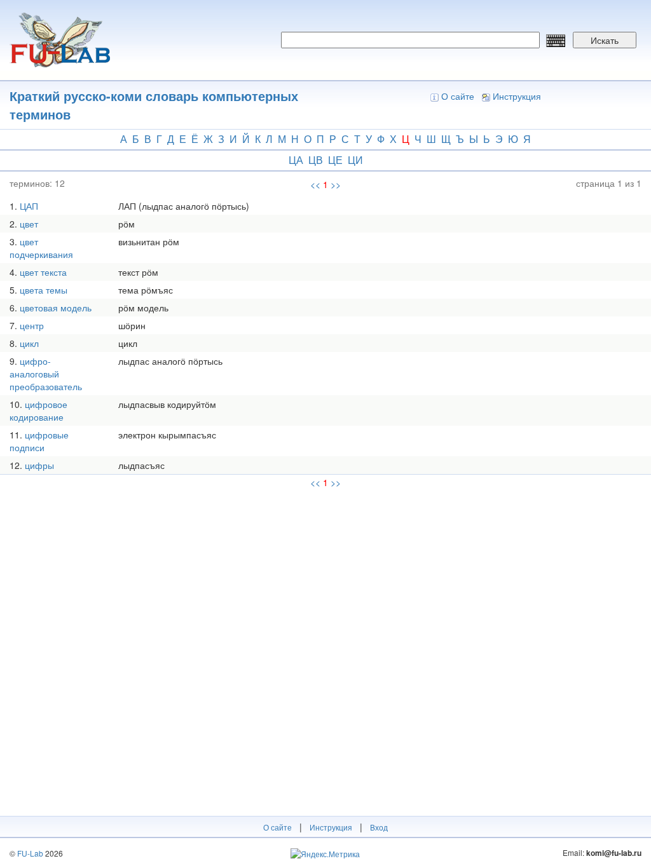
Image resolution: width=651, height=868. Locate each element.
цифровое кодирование (38, 410)
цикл (29, 343)
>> (336, 184)
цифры (39, 465)
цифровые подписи (39, 441)
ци (355, 160)
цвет (29, 223)
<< (315, 184)
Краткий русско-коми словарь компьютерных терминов (154, 104)
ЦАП (29, 206)
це (335, 160)
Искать (605, 40)
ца (296, 160)
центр (32, 325)
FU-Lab (30, 853)
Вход (379, 827)
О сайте (457, 96)
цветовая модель (56, 307)
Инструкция (517, 96)
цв (315, 160)
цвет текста (43, 272)
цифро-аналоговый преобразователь (46, 374)
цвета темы (43, 289)
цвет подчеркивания (41, 248)
